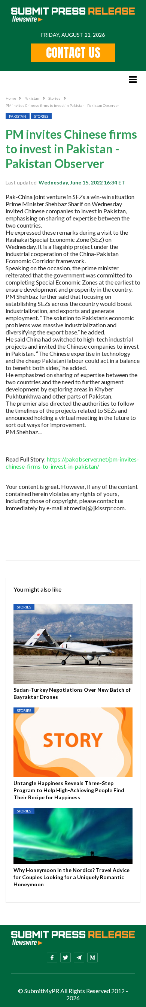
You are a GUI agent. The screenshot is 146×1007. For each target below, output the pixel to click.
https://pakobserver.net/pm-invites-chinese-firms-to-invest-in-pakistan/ (72, 463)
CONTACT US (73, 52)
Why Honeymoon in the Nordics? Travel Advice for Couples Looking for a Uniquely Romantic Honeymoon (71, 877)
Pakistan (32, 98)
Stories (54, 98)
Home (11, 98)
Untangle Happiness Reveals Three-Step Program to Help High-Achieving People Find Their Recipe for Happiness (68, 790)
